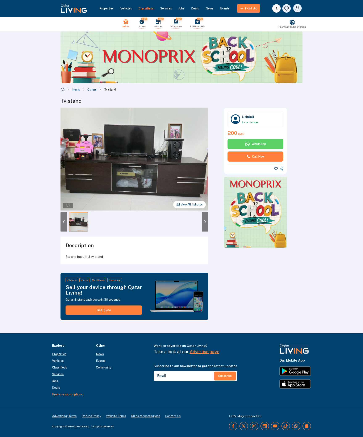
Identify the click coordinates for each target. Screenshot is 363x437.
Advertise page (204, 351)
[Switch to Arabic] (276, 8)
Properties (106, 8)
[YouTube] (275, 426)
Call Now (258, 156)
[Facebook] (233, 426)
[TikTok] (285, 426)
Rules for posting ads (145, 416)
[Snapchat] (306, 426)
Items (76, 89)
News (209, 8)
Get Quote (104, 310)
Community (103, 367)
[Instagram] (254, 426)
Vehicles (126, 8)
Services (166, 8)
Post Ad (251, 8)
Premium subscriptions (67, 394)
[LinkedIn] (264, 426)
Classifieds (146, 8)
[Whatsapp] (296, 426)
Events (225, 8)
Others (92, 89)
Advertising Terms (64, 416)
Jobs (181, 8)
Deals (195, 8)
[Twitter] (243, 426)
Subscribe (225, 376)
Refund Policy (91, 416)
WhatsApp (259, 144)
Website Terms (116, 416)
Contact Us (173, 416)
